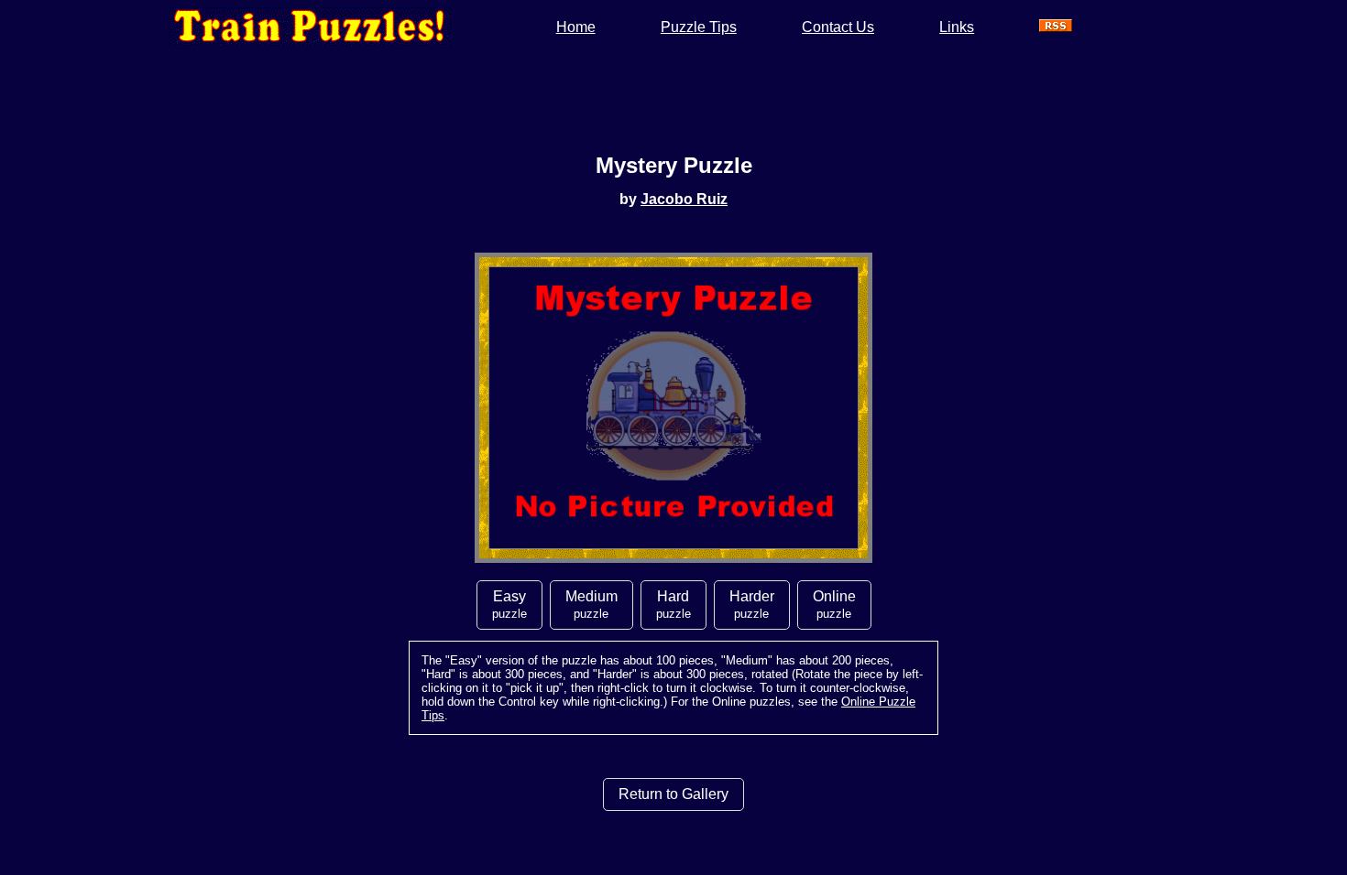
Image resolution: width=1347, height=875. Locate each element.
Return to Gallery (673, 794)
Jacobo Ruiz (684, 199)
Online (834, 605)
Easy (509, 605)
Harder (751, 605)
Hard (673, 605)
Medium (591, 605)
